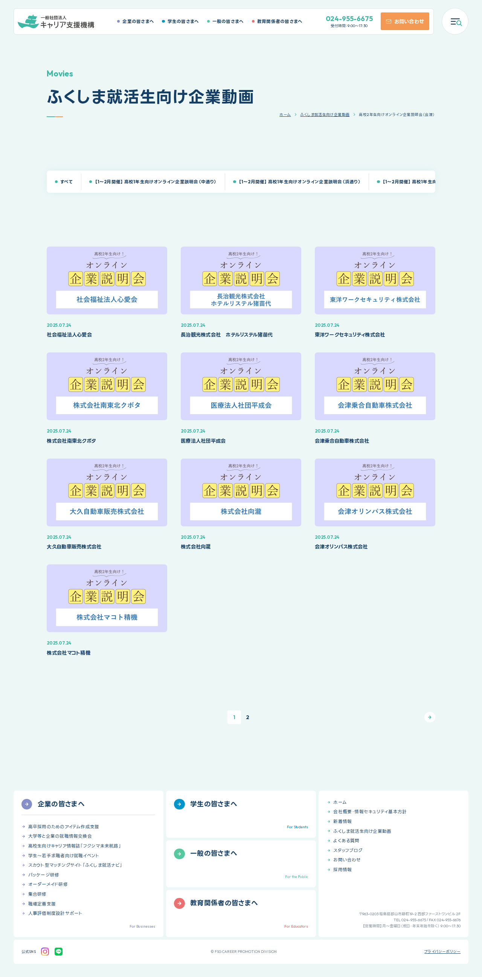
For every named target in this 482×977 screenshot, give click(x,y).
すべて (66, 181)
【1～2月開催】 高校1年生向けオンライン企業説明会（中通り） (156, 181)
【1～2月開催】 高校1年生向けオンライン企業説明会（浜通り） (300, 181)
